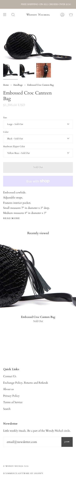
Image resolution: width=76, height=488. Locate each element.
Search (7, 409)
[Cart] (71, 14)
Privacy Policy (11, 396)
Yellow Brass (13, 153)
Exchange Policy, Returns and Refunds (25, 383)
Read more (11, 218)
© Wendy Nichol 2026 (16, 466)
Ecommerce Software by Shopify (23, 473)
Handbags (18, 85)
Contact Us (9, 376)
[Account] (62, 14)
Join (67, 442)
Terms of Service (12, 402)
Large (10, 124)
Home (6, 85)
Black (10, 138)
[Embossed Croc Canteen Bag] (38, 277)
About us (8, 389)
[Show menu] (6, 15)
